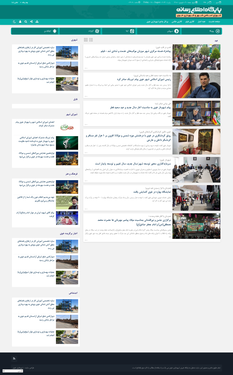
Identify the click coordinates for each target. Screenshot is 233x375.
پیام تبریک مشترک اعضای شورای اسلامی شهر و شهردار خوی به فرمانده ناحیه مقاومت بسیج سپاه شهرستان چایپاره (36, 141)
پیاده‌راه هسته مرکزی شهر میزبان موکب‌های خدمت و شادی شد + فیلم (136, 51)
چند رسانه (25, 3)
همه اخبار (201, 22)
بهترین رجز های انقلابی (69, 107)
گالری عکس (177, 22)
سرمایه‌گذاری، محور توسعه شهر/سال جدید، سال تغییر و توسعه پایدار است (133, 163)
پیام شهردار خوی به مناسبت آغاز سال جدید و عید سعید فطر (140, 107)
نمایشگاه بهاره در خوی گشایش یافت (152, 192)
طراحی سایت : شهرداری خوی (23, 368)
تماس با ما (15, 3)
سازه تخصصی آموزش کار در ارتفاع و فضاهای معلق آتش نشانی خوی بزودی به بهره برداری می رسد (35, 51)
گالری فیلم (189, 22)
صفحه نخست (214, 22)
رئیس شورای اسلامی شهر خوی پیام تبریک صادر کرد (144, 79)
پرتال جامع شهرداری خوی (157, 22)
